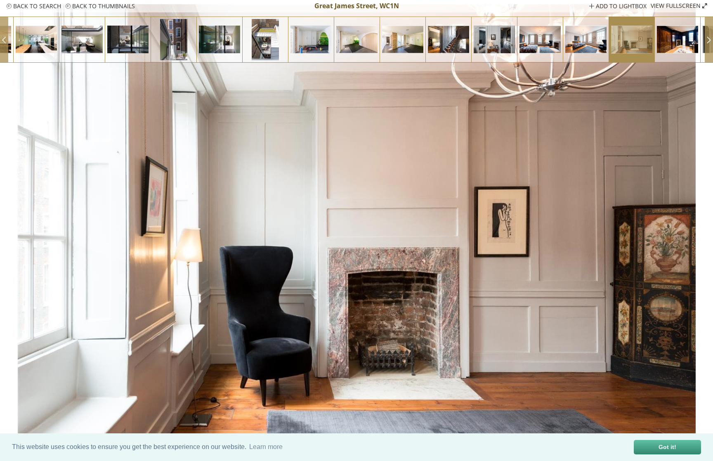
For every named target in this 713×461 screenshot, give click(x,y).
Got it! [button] (667, 447)
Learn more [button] (266, 446)
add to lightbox (620, 6)
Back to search (36, 6)
